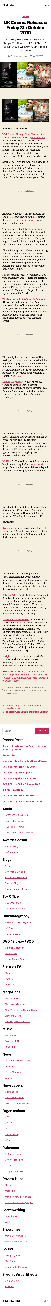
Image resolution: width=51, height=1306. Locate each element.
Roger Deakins (12, 934)
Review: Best (9, 755)
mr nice (25, 687)
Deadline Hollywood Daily (18, 1060)
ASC (7, 1117)
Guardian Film (12, 1091)
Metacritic (10, 1191)
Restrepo (7, 528)
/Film (7, 866)
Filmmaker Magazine (15, 1004)
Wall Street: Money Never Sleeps (20, 134)
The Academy (12, 1134)
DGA (7, 1128)
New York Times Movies (17, 1103)
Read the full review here (26, 287)
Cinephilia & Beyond (15, 871)
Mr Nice (6, 461)
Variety (8, 1078)
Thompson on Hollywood (17, 889)
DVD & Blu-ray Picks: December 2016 (22, 801)
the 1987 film (38, 137)
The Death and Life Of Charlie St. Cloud (24, 299)
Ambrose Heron (20, 56)
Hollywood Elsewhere (16, 877)
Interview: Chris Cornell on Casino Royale (24, 761)
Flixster (8, 1185)
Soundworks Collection (16, 1267)
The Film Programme (15, 827)
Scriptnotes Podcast (15, 821)
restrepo (33, 687)
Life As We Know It (12, 381)
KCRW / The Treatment (16, 815)
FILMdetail (8, 5)
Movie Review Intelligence (18, 1196)
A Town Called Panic (13, 595)
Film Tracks (10, 1035)
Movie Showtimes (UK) (16, 1236)
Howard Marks (36, 464)
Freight (6, 656)
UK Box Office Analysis (16, 908)
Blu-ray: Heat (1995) (13, 790)
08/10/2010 (38, 56)
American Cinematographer (18, 922)
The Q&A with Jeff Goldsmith (19, 832)
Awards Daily (11, 846)
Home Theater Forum (15, 959)
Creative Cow (12, 1280)
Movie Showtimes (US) (16, 1241)
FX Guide (9, 1286)
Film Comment (12, 998)
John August (11, 1216)
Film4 (7, 973)
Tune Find (10, 1047)
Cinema (25, 16)
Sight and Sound (13, 1015)
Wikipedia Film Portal (15, 1171)
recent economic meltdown (20, 220)
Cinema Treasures (14, 1160)
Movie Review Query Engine (19, 1202)
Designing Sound (13, 1255)
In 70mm (9, 928)
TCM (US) (10, 984)
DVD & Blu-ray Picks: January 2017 (20, 795)
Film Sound (10, 1261)
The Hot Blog (11, 883)
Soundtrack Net (13, 1041)
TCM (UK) (10, 979)
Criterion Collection (14, 947)
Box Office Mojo (13, 903)
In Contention (12, 852)
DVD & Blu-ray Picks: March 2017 (19, 778)
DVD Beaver (11, 953)
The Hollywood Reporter (17, 1021)
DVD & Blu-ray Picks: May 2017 (18, 766)
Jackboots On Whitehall (15, 619)
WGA (7, 1140)
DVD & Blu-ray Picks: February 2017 (21, 784)
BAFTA (8, 1123)
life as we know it (13, 687)
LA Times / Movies (14, 1097)
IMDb (8, 1165)
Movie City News (13, 1072)
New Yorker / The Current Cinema (22, 1010)
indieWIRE (10, 1066)
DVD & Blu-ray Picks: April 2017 (19, 772)
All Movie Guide (13, 1154)
